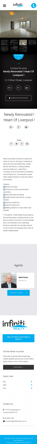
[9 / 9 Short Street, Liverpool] (18, 24)
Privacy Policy (10, 442)
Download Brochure (19, 98)
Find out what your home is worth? (18, 338)
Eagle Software (26, 442)
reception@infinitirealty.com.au (16, 421)
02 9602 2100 (9, 418)
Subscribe (17, 367)
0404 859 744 (23, 280)
